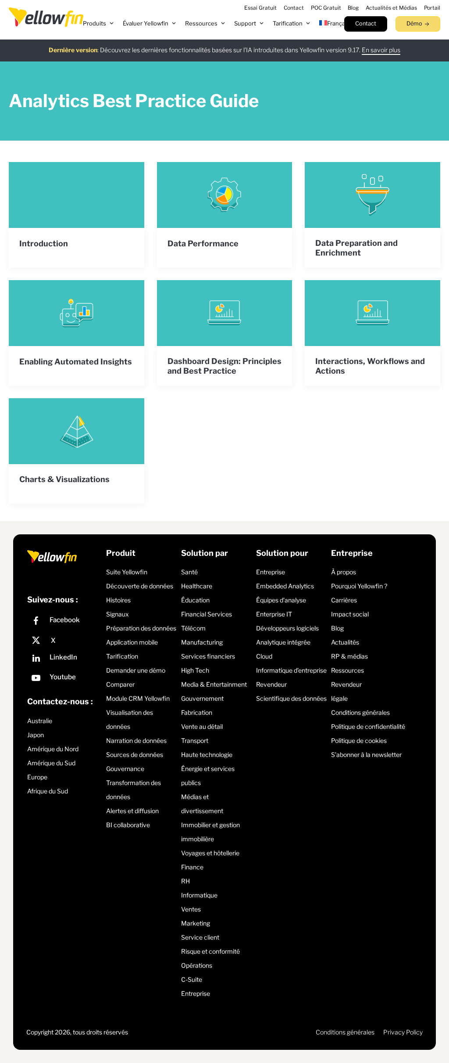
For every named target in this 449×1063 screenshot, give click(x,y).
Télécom (193, 628)
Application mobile (132, 642)
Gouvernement (202, 698)
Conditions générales (360, 712)
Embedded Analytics (285, 586)
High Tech (195, 670)
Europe (37, 777)
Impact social (350, 614)
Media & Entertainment (214, 684)
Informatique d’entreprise (291, 670)
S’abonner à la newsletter (366, 754)
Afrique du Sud (47, 791)
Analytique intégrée (283, 642)
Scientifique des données (291, 698)
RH (185, 881)
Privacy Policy (403, 1032)
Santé (189, 572)
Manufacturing (202, 642)
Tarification (122, 656)
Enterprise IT (274, 614)
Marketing (195, 923)
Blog (337, 628)
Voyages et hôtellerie (210, 853)
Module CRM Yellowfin (138, 698)
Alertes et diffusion (132, 810)
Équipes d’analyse (281, 600)
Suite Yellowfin (126, 572)
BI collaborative (128, 825)
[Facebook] (64, 622)
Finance (192, 867)
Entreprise (195, 993)
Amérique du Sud (51, 763)
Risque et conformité (210, 951)
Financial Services (206, 614)
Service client (200, 937)
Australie (39, 720)
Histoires (118, 600)
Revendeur (271, 684)
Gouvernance (125, 768)
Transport (194, 740)
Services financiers (208, 656)
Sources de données (134, 754)
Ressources (347, 670)
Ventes (191, 909)
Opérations (196, 965)
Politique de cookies (359, 740)
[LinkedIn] (64, 659)
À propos (343, 572)
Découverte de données (139, 586)
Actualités (345, 642)
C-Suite (191, 979)
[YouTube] (64, 679)
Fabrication (196, 712)
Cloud (264, 656)
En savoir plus (381, 50)
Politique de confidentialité (368, 726)
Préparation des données (141, 628)
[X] (64, 640)
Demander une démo (135, 670)
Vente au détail (202, 726)
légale (339, 698)
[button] (98, 23)
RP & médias (349, 656)
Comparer (120, 684)
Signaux (117, 614)
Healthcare (196, 586)
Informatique (199, 895)
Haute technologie (206, 754)
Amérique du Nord (52, 749)
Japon (35, 735)
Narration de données (136, 740)
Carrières (344, 600)
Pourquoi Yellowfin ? (359, 586)
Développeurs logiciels (287, 628)
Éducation (195, 600)
